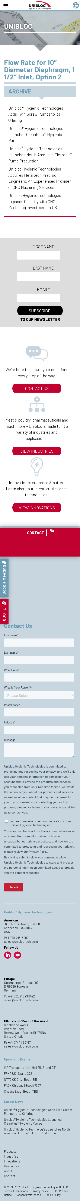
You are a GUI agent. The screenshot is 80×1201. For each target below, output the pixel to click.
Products (10, 1151)
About (8, 1171)
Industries (11, 1156)
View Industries (37, 450)
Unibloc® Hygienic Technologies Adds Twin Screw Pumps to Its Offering (35, 114)
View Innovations (37, 507)
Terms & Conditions (16, 1191)
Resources (11, 1166)
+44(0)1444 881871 (20, 1042)
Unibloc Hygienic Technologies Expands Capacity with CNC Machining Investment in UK (34, 201)
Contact (9, 1176)
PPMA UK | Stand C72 (18, 1073)
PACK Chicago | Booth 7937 (22, 1085)
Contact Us (37, 388)
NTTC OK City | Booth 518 (21, 1079)
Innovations (12, 1161)
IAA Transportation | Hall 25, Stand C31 (30, 1067)
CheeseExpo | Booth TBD (21, 1091)
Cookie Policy (53, 1195)
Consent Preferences (28, 1195)
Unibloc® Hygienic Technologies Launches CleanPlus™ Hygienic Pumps (35, 134)
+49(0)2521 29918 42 (21, 996)
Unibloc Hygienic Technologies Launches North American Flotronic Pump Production (40, 154)
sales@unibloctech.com (21, 941)
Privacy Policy (40, 1191)
